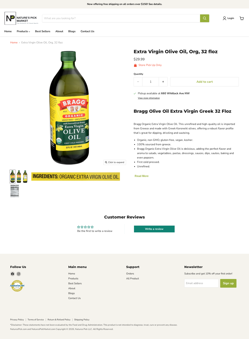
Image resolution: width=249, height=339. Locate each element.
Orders (130, 273)
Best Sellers (42, 31)
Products (23, 31)
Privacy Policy (17, 319)
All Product (132, 278)
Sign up (228, 283)
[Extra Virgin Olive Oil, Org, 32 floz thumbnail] (12, 176)
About (59, 31)
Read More (142, 176)
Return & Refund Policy (59, 319)
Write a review (154, 229)
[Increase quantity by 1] (163, 81)
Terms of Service (36, 319)
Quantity (138, 74)
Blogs (72, 31)
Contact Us (87, 31)
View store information (149, 98)
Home (8, 31)
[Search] (204, 18)
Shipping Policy (81, 319)
